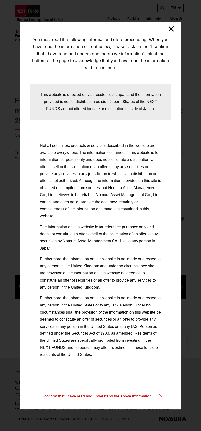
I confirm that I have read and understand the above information (96, 396)
